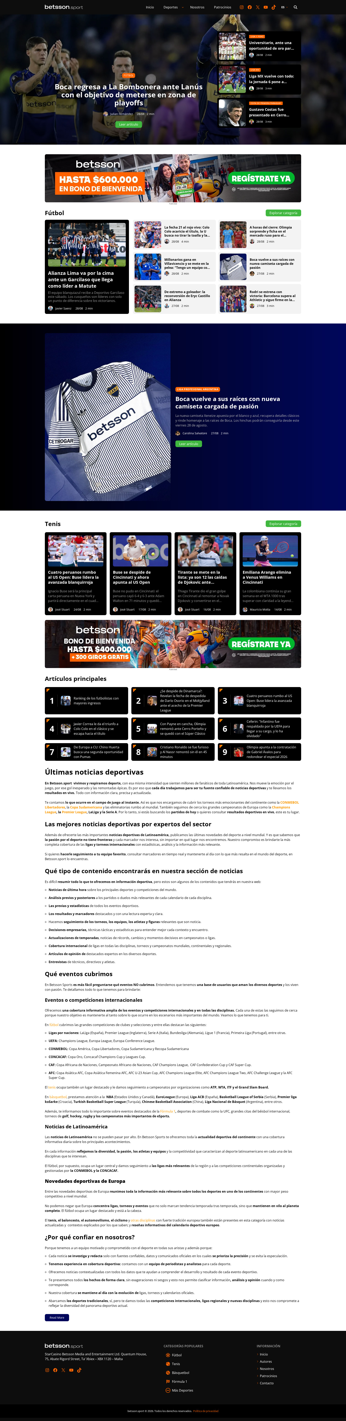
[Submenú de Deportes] (183, 7)
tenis (52, 1087)
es (283, 7)
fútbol (53, 1025)
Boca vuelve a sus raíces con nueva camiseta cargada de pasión (227, 402)
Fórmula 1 (167, 1111)
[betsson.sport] (64, 7)
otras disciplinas (143, 1220)
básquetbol (58, 1097)
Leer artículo (188, 444)
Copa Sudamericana (86, 807)
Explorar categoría (283, 213)
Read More (57, 1317)
